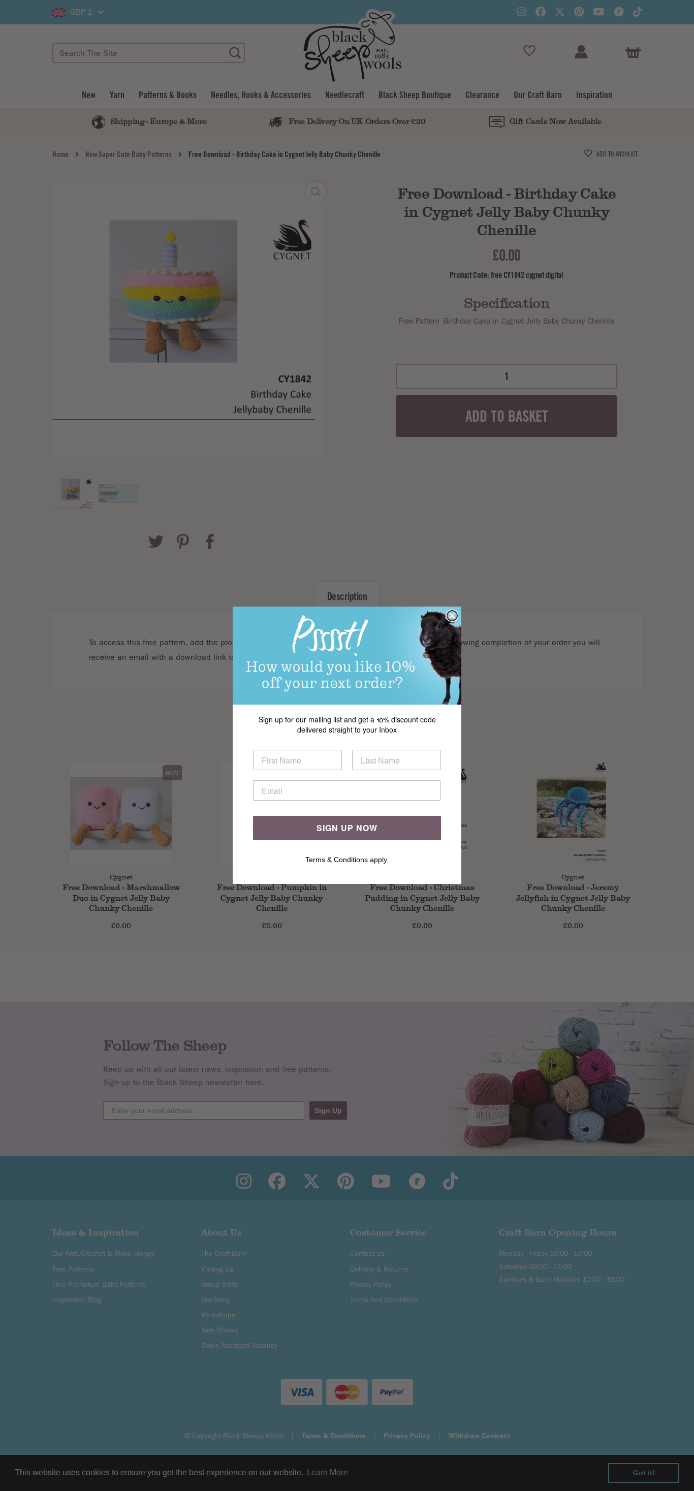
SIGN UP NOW (347, 828)
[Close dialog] (452, 616)
